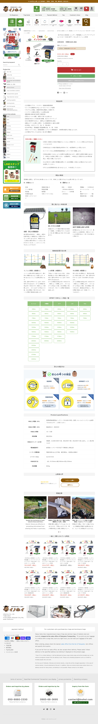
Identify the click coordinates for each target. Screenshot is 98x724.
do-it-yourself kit (53, 25)
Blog (87, 15)
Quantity (59, 61)
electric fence (77, 24)
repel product (42, 30)
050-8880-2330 (17, 699)
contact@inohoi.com (80, 699)
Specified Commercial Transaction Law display (40, 679)
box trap (28, 24)
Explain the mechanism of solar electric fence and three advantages (35, 522)
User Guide (38, 15)
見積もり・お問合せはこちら (76, 80)
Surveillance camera (70, 25)
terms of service (16, 679)
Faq (63, 15)
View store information (65, 88)
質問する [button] (70, 485)
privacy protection (65, 679)
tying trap (36, 24)
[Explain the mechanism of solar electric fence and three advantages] (35, 507)
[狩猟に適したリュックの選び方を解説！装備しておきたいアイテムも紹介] (83, 507)
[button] (58, 531)
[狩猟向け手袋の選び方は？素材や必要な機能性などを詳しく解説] (59, 507)
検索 (86, 24)
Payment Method (52, 15)
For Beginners (14, 15)
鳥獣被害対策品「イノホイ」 (30, 30)
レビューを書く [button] (70, 480)
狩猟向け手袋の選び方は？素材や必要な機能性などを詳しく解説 (59, 521)
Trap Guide (27, 15)
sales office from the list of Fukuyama (73, 644)
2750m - (67, 48)
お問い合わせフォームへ (80, 702)
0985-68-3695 (49, 699)
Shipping (59, 58)
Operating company (81, 679)
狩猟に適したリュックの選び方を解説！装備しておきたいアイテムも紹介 (83, 521)
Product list (12, 24)
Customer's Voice (75, 15)
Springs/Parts (44, 24)
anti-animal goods (61, 25)
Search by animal (20, 25)
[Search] (19, 64)
